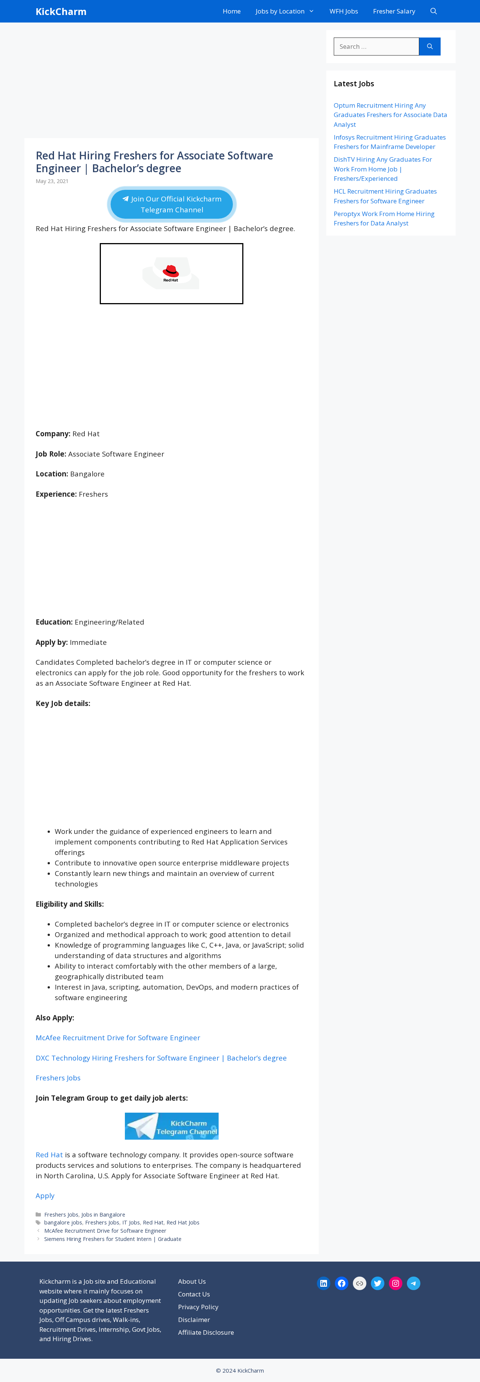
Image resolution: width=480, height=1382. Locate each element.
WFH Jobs (344, 11)
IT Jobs (131, 1222)
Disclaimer (194, 1319)
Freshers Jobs (58, 1077)
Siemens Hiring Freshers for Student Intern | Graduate (113, 1238)
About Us (192, 1281)
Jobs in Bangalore (103, 1214)
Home (232, 11)
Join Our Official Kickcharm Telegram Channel (175, 204)
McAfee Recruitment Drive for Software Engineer (118, 1037)
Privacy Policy (198, 1306)
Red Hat (49, 1154)
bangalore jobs (63, 1222)
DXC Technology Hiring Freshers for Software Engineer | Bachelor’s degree (161, 1057)
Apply (45, 1195)
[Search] (430, 47)
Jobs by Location (280, 11)
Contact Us (194, 1294)
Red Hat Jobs (183, 1222)
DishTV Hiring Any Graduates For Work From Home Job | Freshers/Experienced (383, 169)
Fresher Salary (394, 11)
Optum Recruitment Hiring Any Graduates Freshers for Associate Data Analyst (390, 115)
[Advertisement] (171, 82)
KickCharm (61, 11)
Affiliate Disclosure (206, 1332)
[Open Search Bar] (433, 11)
